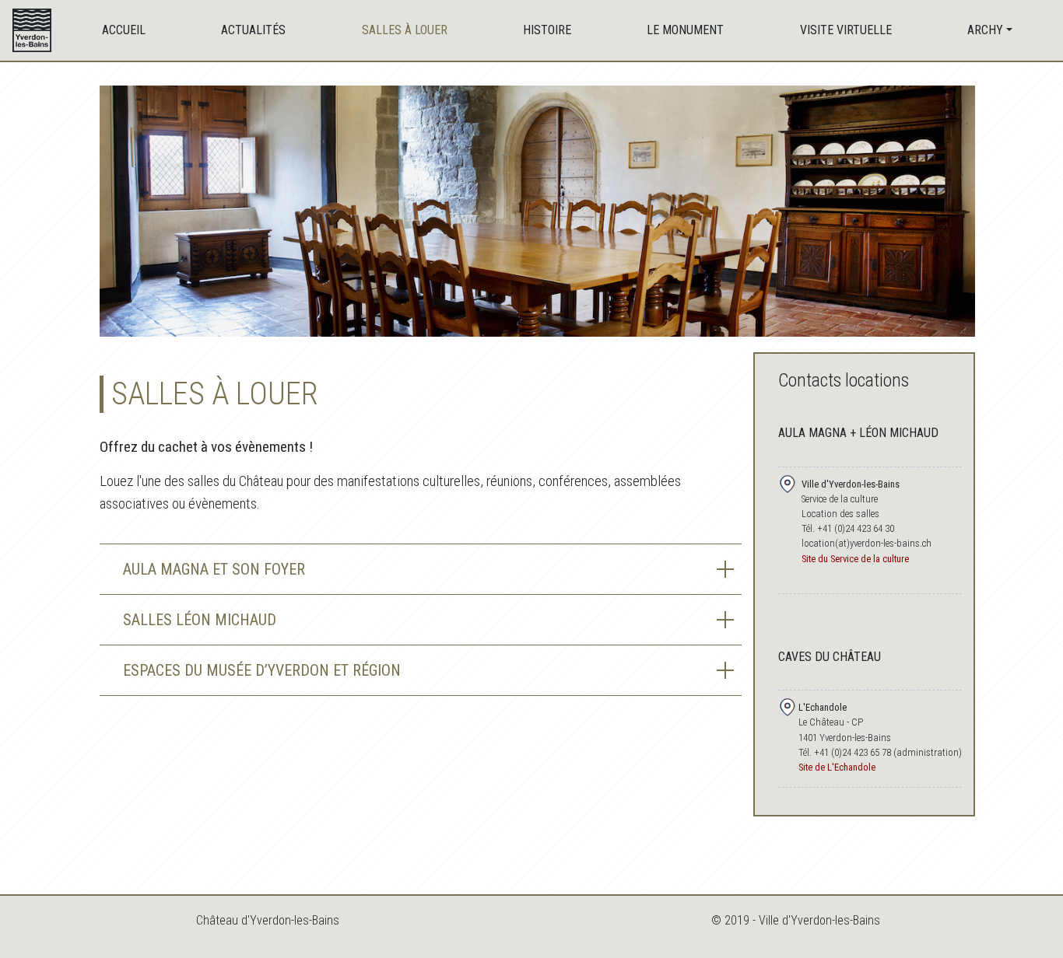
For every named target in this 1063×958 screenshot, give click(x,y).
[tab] (421, 569)
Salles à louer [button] (404, 30)
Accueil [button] (124, 30)
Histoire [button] (547, 30)
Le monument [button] (685, 30)
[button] (421, 569)
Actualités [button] (253, 30)
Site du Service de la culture (855, 559)
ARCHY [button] (985, 30)
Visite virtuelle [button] (846, 30)
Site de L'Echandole (836, 767)
